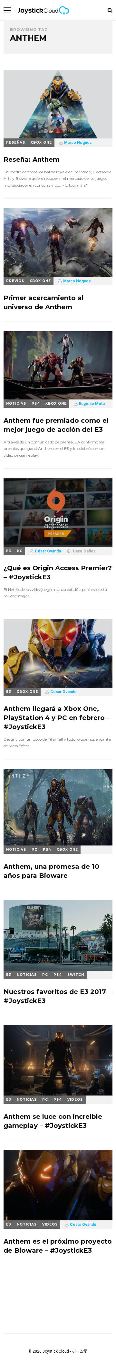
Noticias (16, 403)
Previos (15, 281)
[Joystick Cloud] (43, 19)
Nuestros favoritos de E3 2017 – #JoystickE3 (57, 996)
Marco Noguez (78, 142)
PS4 (36, 403)
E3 (8, 551)
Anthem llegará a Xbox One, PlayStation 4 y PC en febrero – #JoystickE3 (57, 718)
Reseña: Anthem (32, 159)
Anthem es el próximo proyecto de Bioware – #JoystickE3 (58, 1246)
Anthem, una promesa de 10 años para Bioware (51, 871)
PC (20, 551)
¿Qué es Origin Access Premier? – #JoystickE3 (58, 572)
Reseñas (15, 142)
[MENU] (7, 10)
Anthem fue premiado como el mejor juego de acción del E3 (56, 425)
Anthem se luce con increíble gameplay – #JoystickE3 (53, 1121)
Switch (75, 975)
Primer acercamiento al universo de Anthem (44, 302)
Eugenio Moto (92, 403)
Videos (75, 1099)
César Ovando (48, 551)
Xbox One (41, 142)
